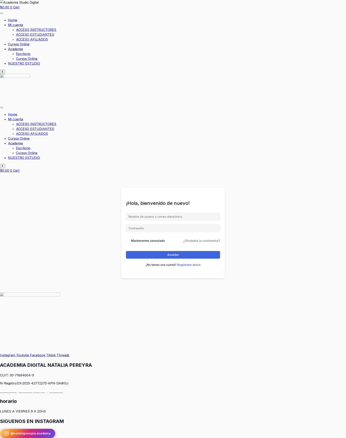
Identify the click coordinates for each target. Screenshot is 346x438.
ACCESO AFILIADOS (32, 39)
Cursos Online (18, 44)
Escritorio (23, 54)
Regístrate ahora (189, 264)
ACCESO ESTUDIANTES (35, 35)
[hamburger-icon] (1, 13)
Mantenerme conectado (148, 240)
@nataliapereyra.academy (30, 433)
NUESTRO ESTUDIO (24, 63)
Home (12, 20)
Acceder (173, 254)
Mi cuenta (15, 25)
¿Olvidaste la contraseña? (201, 240)
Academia (15, 49)
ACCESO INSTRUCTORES (36, 30)
